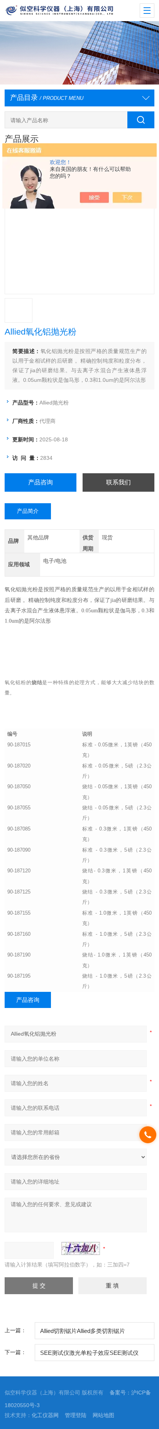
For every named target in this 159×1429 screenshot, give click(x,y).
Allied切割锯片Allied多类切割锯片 (82, 1331)
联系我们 (118, 482)
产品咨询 (40, 482)
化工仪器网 (45, 1415)
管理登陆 (75, 1415)
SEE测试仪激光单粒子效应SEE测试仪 (89, 1352)
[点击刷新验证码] (80, 1248)
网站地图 (103, 1415)
